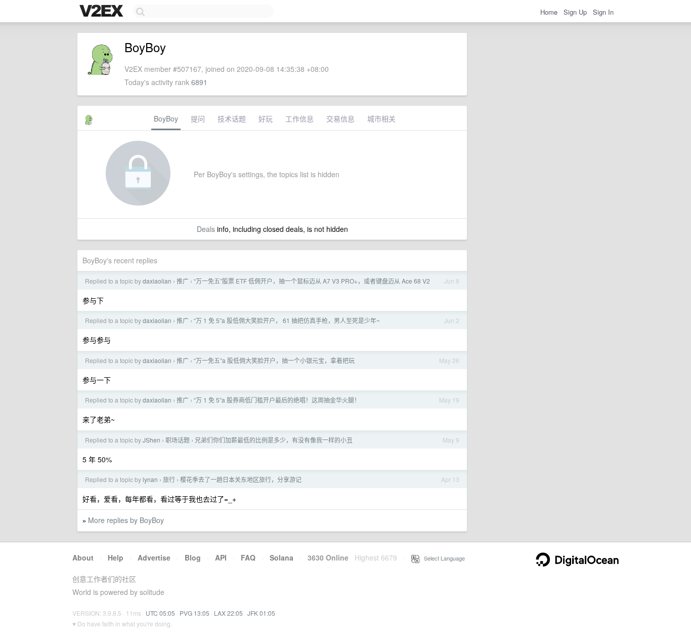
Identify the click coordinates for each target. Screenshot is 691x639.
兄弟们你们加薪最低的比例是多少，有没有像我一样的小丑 (274, 439)
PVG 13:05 (194, 613)
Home (548, 12)
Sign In (603, 12)
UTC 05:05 (160, 613)
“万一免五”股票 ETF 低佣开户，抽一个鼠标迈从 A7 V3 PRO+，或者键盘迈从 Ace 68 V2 (312, 280)
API (221, 557)
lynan (150, 479)
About (83, 557)
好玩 (265, 118)
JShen (151, 439)
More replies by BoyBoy (126, 520)
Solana (281, 557)
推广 (183, 280)
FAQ (248, 557)
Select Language (442, 558)
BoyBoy (166, 118)
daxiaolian (157, 280)
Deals (206, 229)
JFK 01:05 (261, 613)
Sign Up (575, 12)
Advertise (154, 557)
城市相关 (381, 118)
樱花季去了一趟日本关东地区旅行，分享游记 (240, 479)
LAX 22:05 (228, 613)
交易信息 (340, 118)
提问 (198, 118)
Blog (193, 557)
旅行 (169, 479)
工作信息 (299, 118)
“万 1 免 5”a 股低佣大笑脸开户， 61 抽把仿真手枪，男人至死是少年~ (287, 320)
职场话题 (177, 439)
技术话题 (232, 118)
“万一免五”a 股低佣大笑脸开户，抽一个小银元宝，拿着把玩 (274, 360)
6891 (199, 82)
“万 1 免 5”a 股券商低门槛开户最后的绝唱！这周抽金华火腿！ (277, 399)
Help (115, 557)
